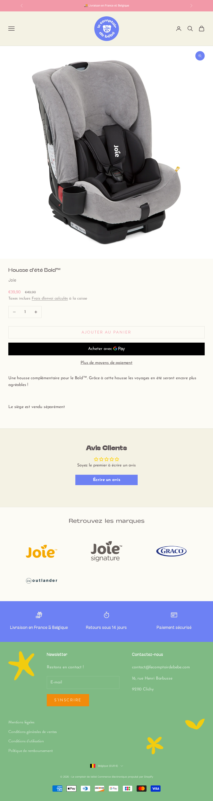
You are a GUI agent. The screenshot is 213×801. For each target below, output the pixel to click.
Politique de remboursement (30, 751)
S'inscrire (68, 700)
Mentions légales (21, 722)
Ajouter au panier (106, 332)
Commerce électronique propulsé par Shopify (125, 777)
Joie (12, 280)
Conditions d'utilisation (26, 741)
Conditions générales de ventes (32, 732)
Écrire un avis (106, 480)
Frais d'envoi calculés (50, 299)
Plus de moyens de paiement (106, 363)
